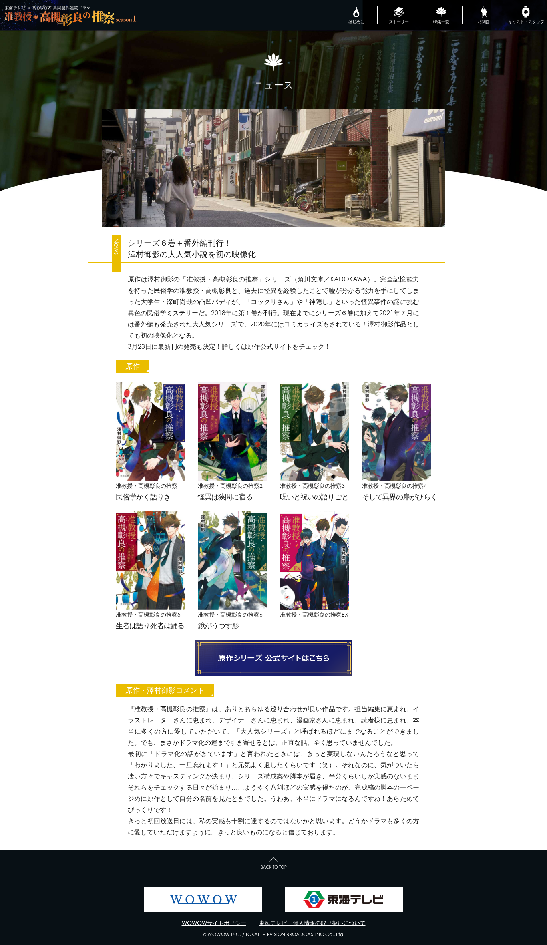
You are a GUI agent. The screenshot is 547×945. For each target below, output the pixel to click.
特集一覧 (441, 22)
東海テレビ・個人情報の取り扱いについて (312, 922)
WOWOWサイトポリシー (214, 922)
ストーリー (399, 22)
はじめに (356, 22)
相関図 (484, 22)
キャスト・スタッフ (526, 22)
